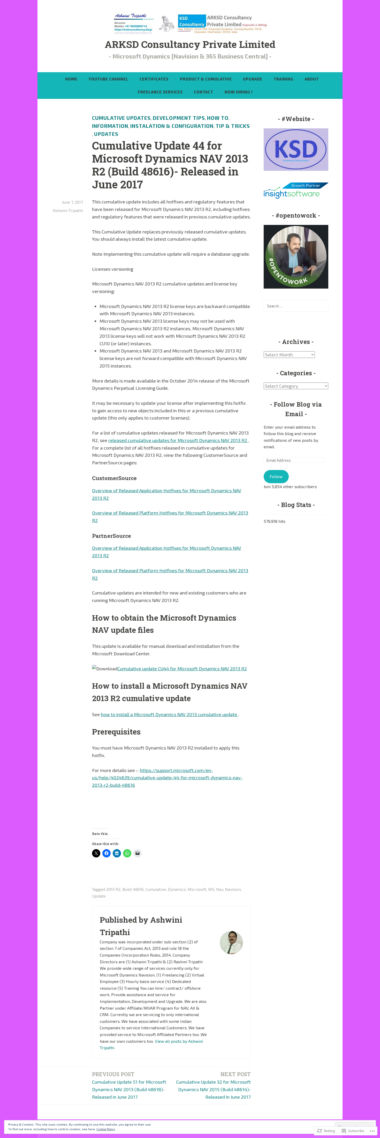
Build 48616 (133, 889)
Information (110, 126)
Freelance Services (160, 92)
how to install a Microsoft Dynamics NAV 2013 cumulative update (169, 714)
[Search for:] (296, 305)
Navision (233, 889)
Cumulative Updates (121, 118)
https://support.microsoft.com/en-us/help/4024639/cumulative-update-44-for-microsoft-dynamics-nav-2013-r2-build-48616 (167, 777)
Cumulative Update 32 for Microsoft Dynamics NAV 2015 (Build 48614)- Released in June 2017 (213, 1085)
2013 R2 (113, 889)
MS (211, 889)
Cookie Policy (105, 1129)
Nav (219, 889)
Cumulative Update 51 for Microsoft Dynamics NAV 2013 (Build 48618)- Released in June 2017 (129, 1085)
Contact (203, 92)
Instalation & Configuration (172, 126)
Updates (106, 134)
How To (218, 118)
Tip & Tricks (233, 126)
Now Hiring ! (239, 92)
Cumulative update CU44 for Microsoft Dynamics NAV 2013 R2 (182, 668)
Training (283, 79)
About (312, 79)
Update (99, 895)
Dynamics (177, 889)
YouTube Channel (108, 79)
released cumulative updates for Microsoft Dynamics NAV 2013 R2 (178, 440)
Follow (276, 476)
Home (71, 79)
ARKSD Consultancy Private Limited (190, 44)
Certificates (154, 79)
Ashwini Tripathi (68, 210)
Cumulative (156, 889)
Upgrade (252, 79)
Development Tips (179, 118)
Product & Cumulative (206, 79)
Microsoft (197, 889)
